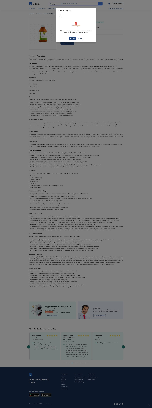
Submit (72, 38)
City (60, 15)
